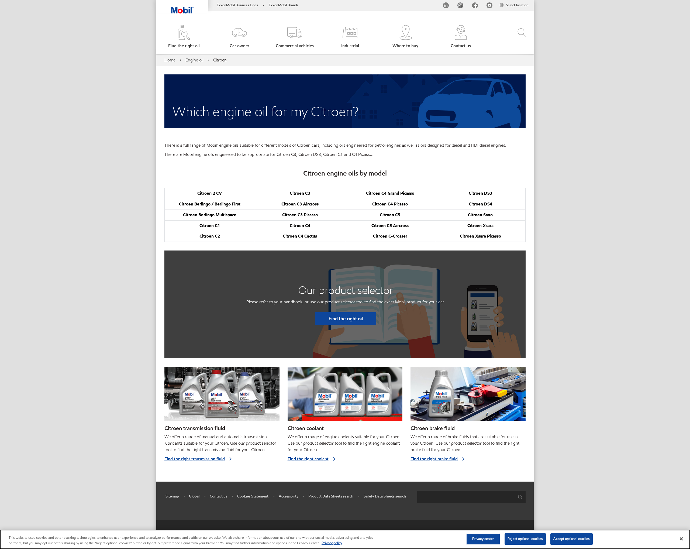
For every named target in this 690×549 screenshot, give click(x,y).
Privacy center (483, 538)
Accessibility (288, 496)
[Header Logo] (182, 6)
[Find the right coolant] (345, 396)
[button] (239, 37)
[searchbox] (466, 497)
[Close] (681, 539)
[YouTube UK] (489, 6)
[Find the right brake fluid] (468, 396)
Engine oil (194, 60)
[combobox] (471, 497)
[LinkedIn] (446, 6)
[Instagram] (460, 6)
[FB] (475, 6)
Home (169, 60)
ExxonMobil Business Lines (237, 5)
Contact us (218, 496)
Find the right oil (346, 318)
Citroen (220, 60)
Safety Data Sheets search (385, 496)
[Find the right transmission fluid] (222, 396)
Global (194, 496)
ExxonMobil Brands (283, 5)
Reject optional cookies (525, 538)
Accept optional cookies (571, 538)
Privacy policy (332, 543)
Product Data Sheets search (330, 496)
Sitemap (172, 496)
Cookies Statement (252, 496)
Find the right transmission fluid (194, 459)
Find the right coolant (308, 459)
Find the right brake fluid (434, 459)
